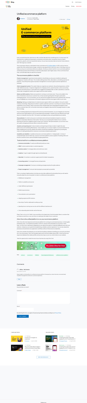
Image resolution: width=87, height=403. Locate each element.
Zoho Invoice (61, 345)
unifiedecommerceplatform (62, 255)
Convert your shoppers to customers (31, 338)
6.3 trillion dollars (51, 65)
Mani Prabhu (28, 350)
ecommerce (30, 255)
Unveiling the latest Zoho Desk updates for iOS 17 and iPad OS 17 (67, 338)
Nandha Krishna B (63, 350)
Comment (19, 290)
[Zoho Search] (72, 2)
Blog (12, 2)
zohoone (23, 255)
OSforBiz (37, 255)
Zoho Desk (61, 336)
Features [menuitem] (67, 6)
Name (18, 306)
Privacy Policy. (58, 312)
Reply (19, 279)
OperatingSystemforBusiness (47, 255)
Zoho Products (78, 2)
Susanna (22, 18)
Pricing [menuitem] (72, 6)
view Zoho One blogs (43, 357)
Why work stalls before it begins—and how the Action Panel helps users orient (33, 347)
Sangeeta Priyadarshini (64, 341)
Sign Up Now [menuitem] (78, 6)
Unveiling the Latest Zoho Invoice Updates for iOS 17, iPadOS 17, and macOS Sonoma (67, 347)
